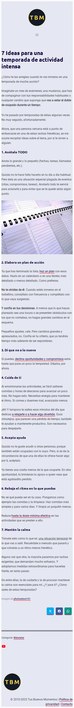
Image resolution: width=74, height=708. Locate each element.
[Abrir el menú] (37, 35)
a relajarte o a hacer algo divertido (33, 414)
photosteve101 (22, 598)
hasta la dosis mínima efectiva (30, 515)
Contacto (67, 704)
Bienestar (19, 637)
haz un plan (47, 271)
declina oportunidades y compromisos (39, 359)
